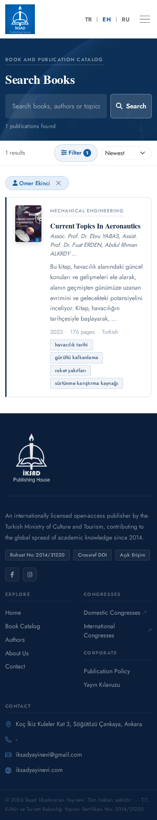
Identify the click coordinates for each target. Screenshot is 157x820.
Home (13, 612)
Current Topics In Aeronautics (95, 226)
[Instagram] (30, 574)
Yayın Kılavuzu (102, 684)
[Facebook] (12, 574)
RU (126, 19)
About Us (17, 653)
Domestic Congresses (112, 612)
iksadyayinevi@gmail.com (49, 754)
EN (106, 19)
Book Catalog (22, 626)
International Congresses (99, 631)
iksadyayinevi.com (39, 769)
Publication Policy (107, 671)
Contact (15, 666)
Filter (78, 153)
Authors (15, 639)
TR (88, 19)
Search (136, 106)
